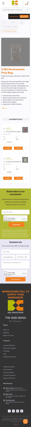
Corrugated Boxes (9, 345)
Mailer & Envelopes (9, 348)
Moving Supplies (8, 372)
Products (13, 22)
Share (5, 108)
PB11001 (8, 128)
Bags (22, 22)
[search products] (27, 10)
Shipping (6, 332)
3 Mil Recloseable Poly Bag (9, 31)
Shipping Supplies (9, 366)
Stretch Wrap (7, 369)
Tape (4, 354)
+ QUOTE (18, 148)
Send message (15, 279)
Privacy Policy (15, 421)
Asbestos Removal (9, 378)
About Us (6, 329)
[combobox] (15, 10)
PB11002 (8, 158)
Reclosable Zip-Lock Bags (10, 26)
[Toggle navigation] (3, 3)
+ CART (7, 148)
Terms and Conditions (21, 420)
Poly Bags (6, 351)
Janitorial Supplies (9, 375)
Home (3, 22)
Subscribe (16, 224)
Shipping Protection (9, 356)
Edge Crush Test (8, 335)
